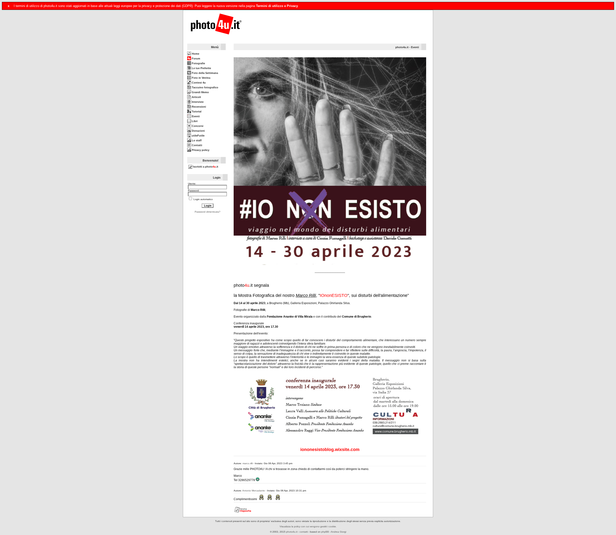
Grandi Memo (200, 92)
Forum (195, 58)
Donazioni (198, 130)
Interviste (197, 101)
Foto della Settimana (204, 73)
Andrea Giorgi (338, 531)
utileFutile (198, 135)
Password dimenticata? (207, 211)
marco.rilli (248, 463)
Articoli (196, 97)
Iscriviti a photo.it (205, 166)
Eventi (195, 116)
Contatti (196, 145)
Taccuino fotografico (204, 87)
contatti (304, 531)
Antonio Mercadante (253, 490)
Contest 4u (198, 82)
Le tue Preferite (201, 68)
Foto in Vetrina (200, 77)
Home (195, 53)
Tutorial (196, 111)
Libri (194, 121)
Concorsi (197, 125)
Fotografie (198, 63)
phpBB (325, 531)
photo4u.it (402, 47)
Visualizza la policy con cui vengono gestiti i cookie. (308, 526)
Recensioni (198, 106)
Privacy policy (200, 150)
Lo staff (196, 140)
